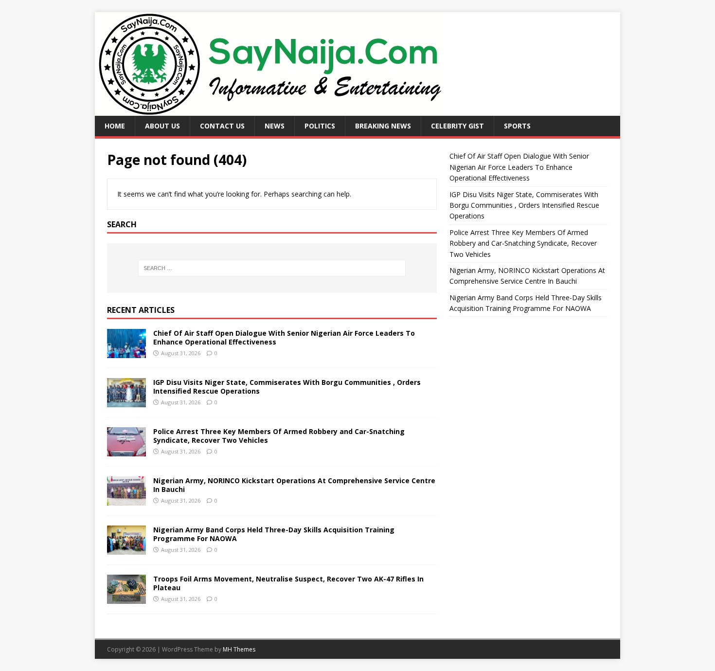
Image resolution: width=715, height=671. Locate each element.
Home (115, 125)
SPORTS (517, 125)
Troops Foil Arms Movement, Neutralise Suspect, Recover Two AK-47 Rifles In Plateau (288, 583)
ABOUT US (162, 125)
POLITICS (319, 125)
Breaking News (383, 125)
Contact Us (222, 125)
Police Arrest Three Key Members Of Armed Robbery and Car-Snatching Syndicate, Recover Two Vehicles (279, 436)
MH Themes (239, 649)
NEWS (275, 125)
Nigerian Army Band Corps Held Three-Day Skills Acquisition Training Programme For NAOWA (273, 534)
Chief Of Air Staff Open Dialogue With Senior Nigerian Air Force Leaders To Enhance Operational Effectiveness (284, 337)
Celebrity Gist (457, 125)
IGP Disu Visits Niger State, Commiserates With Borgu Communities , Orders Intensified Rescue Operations (287, 387)
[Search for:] (272, 268)
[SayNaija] (271, 110)
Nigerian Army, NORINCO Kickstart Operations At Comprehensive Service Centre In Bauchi (294, 485)
